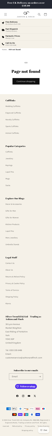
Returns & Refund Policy (15, 276)
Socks (8, 185)
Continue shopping (26, 81)
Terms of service (43, 426)
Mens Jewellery (12, 238)
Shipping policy (27, 430)
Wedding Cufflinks (13, 106)
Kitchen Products (12, 224)
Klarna (8, 303)
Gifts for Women (12, 217)
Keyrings (9, 165)
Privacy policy (30, 426)
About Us (9, 270)
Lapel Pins (10, 172)
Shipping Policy (12, 297)
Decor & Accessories (14, 204)
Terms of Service (12, 290)
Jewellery (9, 158)
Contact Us (10, 263)
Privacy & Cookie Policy (15, 283)
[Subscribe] (40, 376)
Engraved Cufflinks (13, 113)
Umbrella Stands (12, 244)
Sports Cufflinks (12, 126)
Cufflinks (9, 152)
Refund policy (17, 426)
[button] (5, 14)
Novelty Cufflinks (12, 119)
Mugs (8, 178)
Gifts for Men (11, 211)
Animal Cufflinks (12, 133)
